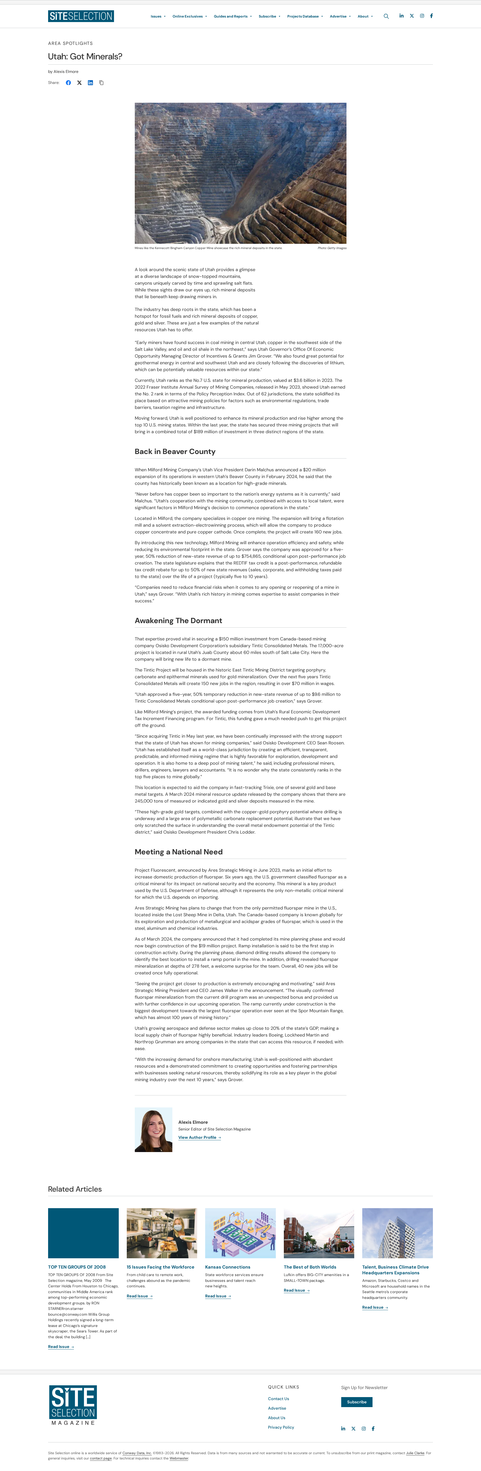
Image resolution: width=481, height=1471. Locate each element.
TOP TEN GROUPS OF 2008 (77, 1267)
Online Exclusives (188, 16)
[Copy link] (101, 83)
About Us (276, 1417)
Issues (156, 16)
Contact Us (278, 1398)
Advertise (338, 16)
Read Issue (59, 1346)
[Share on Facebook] (68, 83)
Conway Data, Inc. (137, 1453)
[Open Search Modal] (386, 16)
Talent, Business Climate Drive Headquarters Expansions (395, 1270)
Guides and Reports (231, 16)
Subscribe (267, 16)
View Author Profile (197, 1137)
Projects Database (303, 16)
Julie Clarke (415, 1453)
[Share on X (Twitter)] (79, 83)
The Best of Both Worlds (310, 1267)
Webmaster (179, 1458)
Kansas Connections (228, 1267)
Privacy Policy (281, 1427)
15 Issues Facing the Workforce (160, 1267)
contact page (101, 1458)
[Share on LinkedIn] (90, 83)
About (363, 16)
